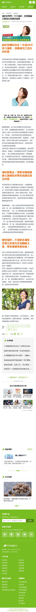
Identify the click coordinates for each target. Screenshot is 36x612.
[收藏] (6, 334)
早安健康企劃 (5, 21)
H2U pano (22, 595)
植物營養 (21, 571)
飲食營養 (9, 13)
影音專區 (4, 568)
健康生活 (21, 560)
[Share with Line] (14, 334)
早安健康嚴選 (23, 587)
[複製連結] (21, 334)
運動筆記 (21, 598)
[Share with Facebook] (18, 334)
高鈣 (28, 326)
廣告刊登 (4, 587)
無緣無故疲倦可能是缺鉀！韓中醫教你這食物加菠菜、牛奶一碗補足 (18, 360)
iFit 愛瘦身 (22, 603)
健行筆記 (21, 600)
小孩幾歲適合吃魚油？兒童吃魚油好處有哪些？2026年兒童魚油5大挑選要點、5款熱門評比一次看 (18, 346)
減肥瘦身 (21, 563)
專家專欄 (21, 568)
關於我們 (4, 582)
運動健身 (4, 565)
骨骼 (9, 329)
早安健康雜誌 (23, 590)
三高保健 (21, 565)
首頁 (3, 13)
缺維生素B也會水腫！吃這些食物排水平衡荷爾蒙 (17, 351)
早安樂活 (4, 573)
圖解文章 (4, 571)
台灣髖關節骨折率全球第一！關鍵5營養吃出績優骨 (17, 355)
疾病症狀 (4, 560)
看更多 (29, 449)
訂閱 (30, 520)
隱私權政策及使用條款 (8, 590)
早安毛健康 (22, 592)
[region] (18, 118)
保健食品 (15, 13)
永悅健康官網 (23, 582)
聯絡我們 (4, 584)
